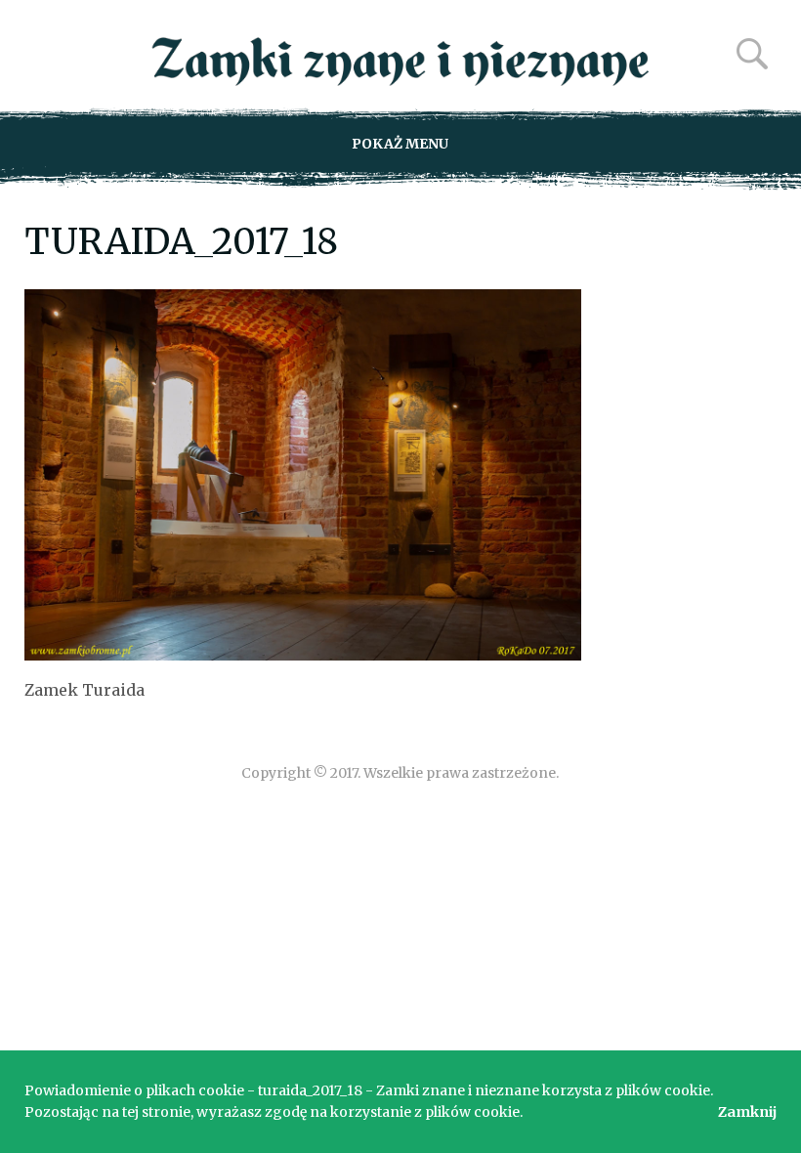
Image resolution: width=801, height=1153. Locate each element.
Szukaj (752, 53)
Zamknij (747, 1112)
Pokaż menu (400, 143)
